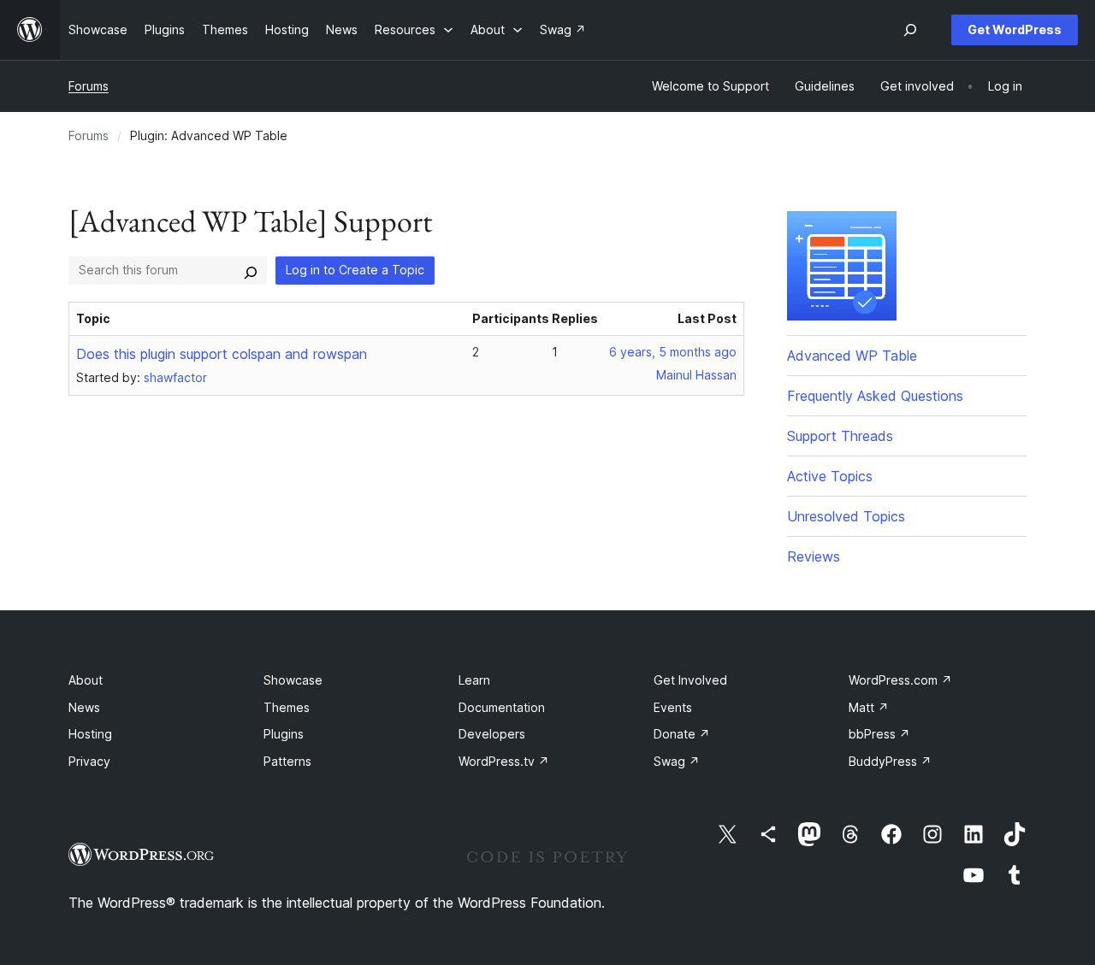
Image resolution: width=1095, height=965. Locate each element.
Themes (286, 707)
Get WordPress (1015, 29)
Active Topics (830, 476)
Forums (88, 86)
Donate (682, 734)
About (85, 680)
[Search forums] (250, 270)
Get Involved (690, 680)
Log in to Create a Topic (355, 269)
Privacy (89, 761)
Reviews (813, 556)
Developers (492, 734)
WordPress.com (900, 680)
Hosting (90, 734)
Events (673, 707)
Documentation (502, 707)
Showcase (293, 680)
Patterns (287, 761)
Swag (677, 761)
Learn (474, 680)
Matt (869, 707)
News (84, 707)
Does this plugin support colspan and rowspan (221, 353)
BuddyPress (890, 761)
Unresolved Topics (846, 516)
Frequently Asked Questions (875, 395)
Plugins (283, 734)
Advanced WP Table (852, 355)
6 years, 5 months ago (673, 351)
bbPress (879, 734)
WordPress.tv (504, 761)
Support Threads (840, 435)
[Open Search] (910, 30)
